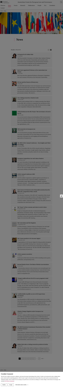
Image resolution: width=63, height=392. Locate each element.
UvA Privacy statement (9, 381)
